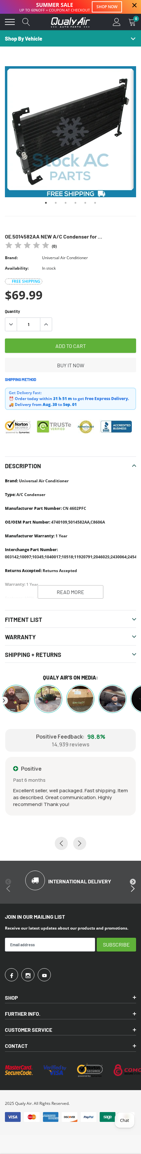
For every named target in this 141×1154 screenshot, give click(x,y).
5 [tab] (85, 203)
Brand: (11, 257)
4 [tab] (75, 203)
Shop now (106, 7)
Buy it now (70, 365)
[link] (11, 974)
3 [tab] (65, 203)
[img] (27, 246)
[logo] (70, 22)
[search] (26, 22)
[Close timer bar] (134, 5)
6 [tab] (95, 203)
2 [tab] (55, 203)
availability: (17, 268)
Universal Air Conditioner (65, 257)
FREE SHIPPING (26, 281)
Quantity (12, 311)
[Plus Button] (46, 324)
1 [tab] (46, 203)
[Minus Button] (11, 324)
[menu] (10, 22)
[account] (117, 22)
